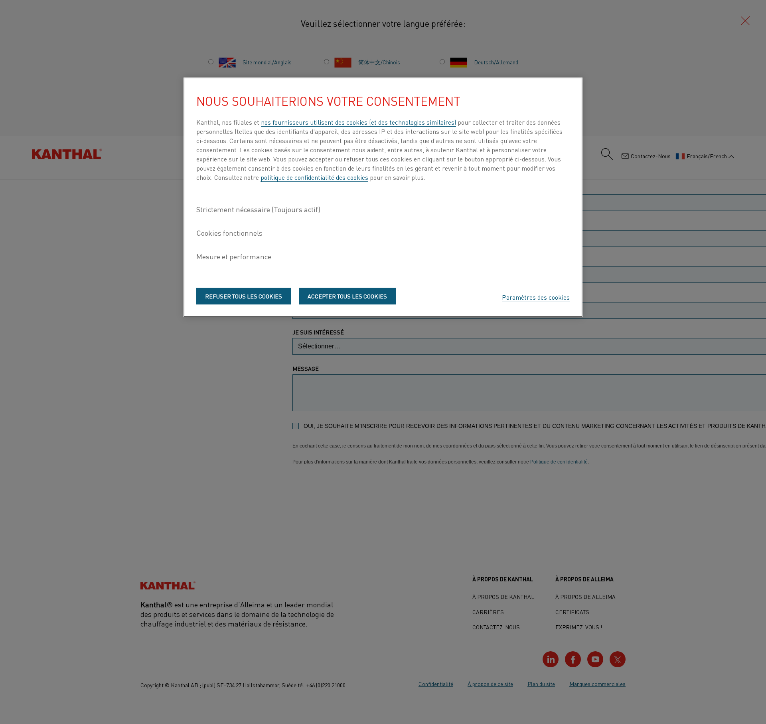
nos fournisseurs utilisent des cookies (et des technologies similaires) (358, 121)
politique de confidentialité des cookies (314, 177)
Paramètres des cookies (536, 296)
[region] (383, 197)
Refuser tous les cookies (243, 296)
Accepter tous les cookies (347, 296)
